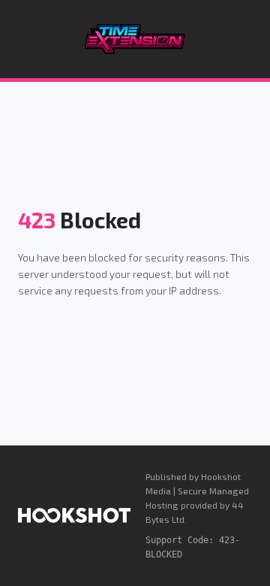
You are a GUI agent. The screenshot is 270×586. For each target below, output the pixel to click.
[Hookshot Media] (74, 515)
